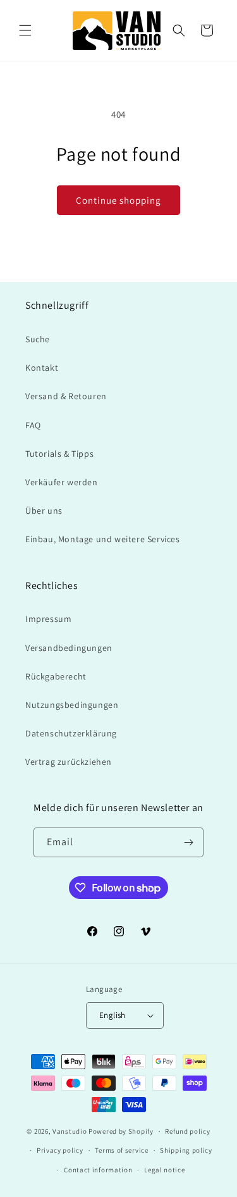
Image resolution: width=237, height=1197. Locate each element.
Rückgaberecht (56, 676)
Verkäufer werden (61, 482)
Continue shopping (118, 200)
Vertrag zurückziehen (68, 761)
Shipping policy (186, 1150)
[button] (25, 30)
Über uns (44, 510)
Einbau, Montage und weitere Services (102, 539)
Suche (37, 339)
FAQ (33, 425)
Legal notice (164, 1169)
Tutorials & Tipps (59, 453)
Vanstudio (69, 1131)
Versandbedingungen (68, 648)
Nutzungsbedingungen (71, 704)
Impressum (48, 618)
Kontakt (41, 367)
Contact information (98, 1169)
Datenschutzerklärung (71, 733)
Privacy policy (60, 1150)
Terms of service (121, 1150)
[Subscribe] (189, 842)
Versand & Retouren (66, 396)
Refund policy (187, 1131)
